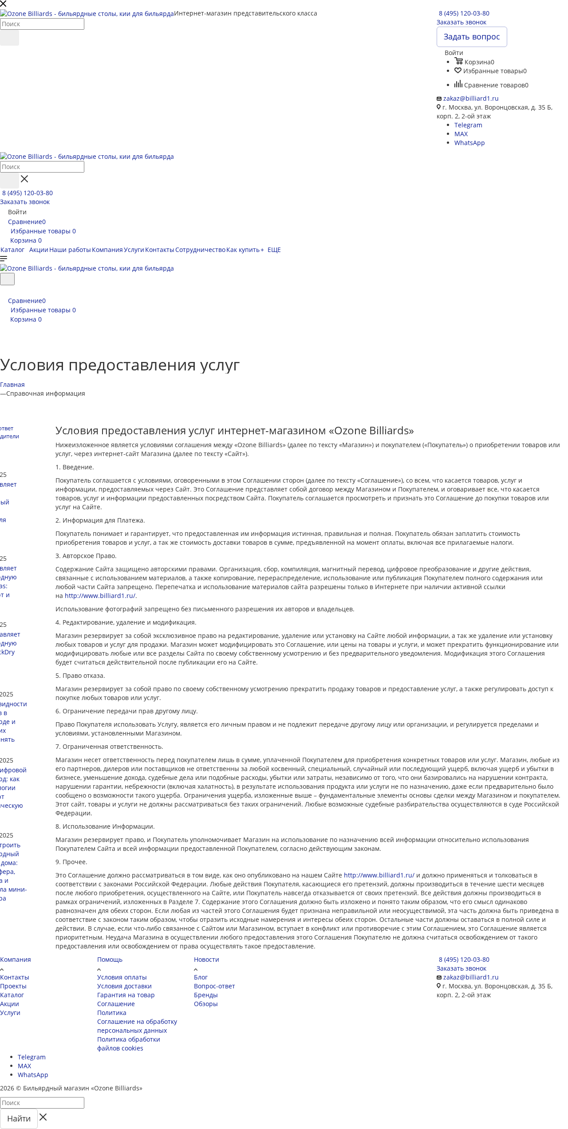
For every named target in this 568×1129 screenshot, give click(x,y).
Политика (111, 1012)
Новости (206, 959)
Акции (9, 1003)
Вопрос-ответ (214, 986)
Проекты (13, 986)
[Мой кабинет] (4, 291)
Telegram (468, 125)
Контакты (14, 977)
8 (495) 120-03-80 (464, 13)
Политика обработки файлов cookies (128, 1043)
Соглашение (116, 1003)
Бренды (206, 995)
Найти (19, 1118)
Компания (15, 959)
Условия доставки (124, 986)
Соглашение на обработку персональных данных (137, 1026)
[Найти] (9, 38)
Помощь (109, 959)
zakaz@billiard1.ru (471, 98)
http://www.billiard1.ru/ (100, 595)
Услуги (10, 1012)
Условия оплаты (122, 977)
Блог (201, 977)
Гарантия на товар (126, 995)
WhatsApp (469, 142)
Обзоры (206, 1003)
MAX (461, 134)
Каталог (12, 995)
